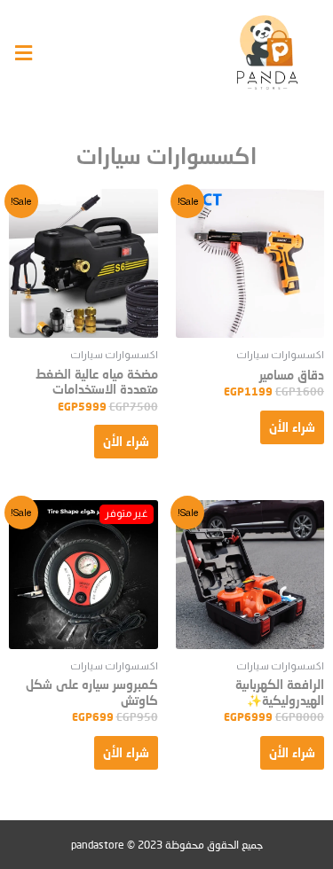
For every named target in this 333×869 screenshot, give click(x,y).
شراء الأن (292, 426)
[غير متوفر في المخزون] (83, 574)
